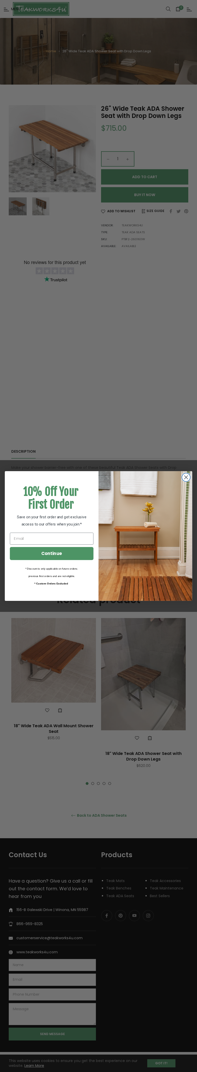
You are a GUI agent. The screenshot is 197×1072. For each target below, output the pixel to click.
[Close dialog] (186, 477)
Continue (51, 553)
